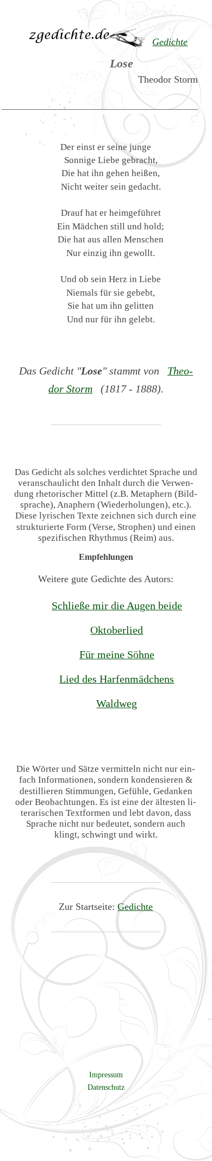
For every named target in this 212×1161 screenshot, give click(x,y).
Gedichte (135, 906)
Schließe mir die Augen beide (117, 605)
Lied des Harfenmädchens (116, 679)
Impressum (106, 1074)
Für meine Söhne (116, 654)
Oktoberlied (116, 630)
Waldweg (116, 703)
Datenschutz (106, 1087)
